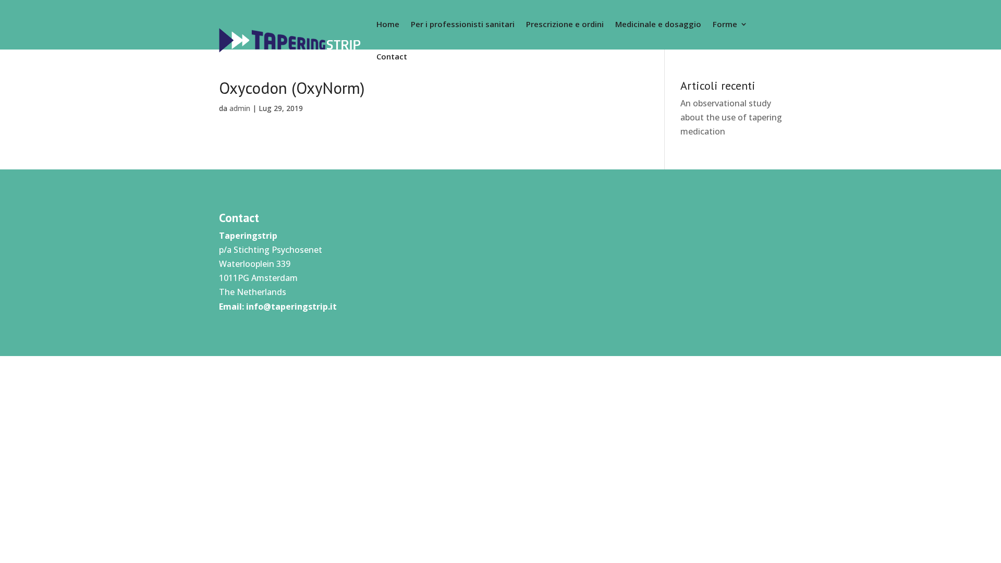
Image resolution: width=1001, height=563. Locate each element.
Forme (725, 24)
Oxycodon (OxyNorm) (291, 88)
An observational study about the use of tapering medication (731, 117)
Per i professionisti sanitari (463, 24)
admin (239, 108)
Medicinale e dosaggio (658, 24)
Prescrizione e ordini (565, 24)
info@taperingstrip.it (291, 306)
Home (387, 24)
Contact (391, 56)
